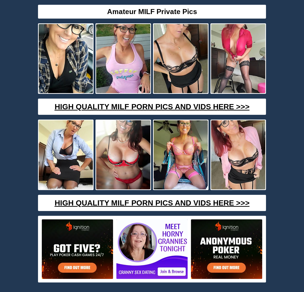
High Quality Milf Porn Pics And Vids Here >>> (152, 106)
